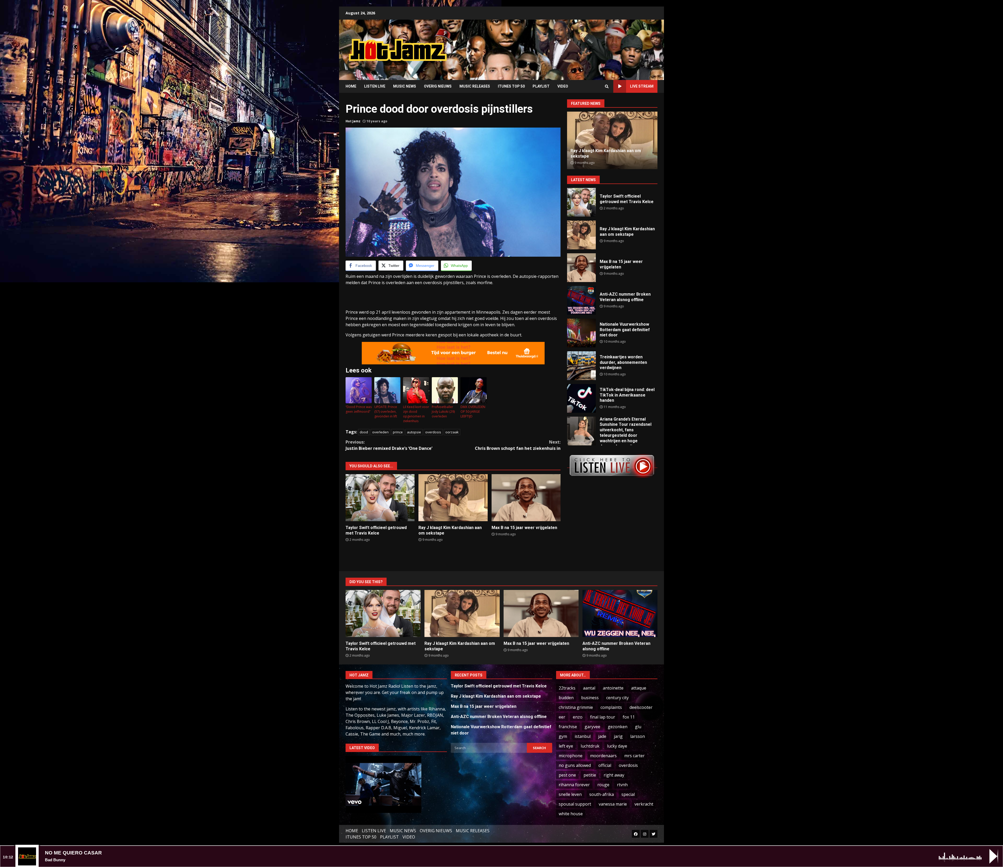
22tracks (567, 688)
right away (614, 775)
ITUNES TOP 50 (511, 86)
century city (617, 698)
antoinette (613, 688)
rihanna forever (574, 785)
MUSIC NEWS (404, 86)
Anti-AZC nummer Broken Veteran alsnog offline (581, 300)
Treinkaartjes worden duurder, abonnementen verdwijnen (581, 365)
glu (638, 727)
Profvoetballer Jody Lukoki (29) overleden (443, 411)
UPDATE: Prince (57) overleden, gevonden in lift (385, 411)
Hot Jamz (353, 121)
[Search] (607, 86)
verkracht (643, 804)
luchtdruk (590, 746)
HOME (351, 86)
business (590, 698)
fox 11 (629, 717)
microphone (570, 756)
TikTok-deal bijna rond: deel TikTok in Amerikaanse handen (581, 398)
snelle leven (570, 794)
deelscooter (640, 707)
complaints (611, 707)
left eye (566, 746)
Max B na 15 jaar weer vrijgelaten (526, 497)
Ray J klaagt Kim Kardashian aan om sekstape (452, 497)
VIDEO (562, 86)
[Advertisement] (568, 46)
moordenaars (603, 756)
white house (571, 814)
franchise (568, 727)
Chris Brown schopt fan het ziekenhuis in (518, 445)
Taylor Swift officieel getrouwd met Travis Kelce (380, 497)
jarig (618, 736)
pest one (567, 775)
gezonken (617, 727)
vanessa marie (613, 804)
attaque (638, 688)
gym (563, 736)
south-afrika (601, 794)
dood (364, 432)
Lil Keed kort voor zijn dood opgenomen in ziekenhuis (416, 414)
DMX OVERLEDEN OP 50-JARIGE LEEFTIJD (472, 411)
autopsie (414, 432)
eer (562, 717)
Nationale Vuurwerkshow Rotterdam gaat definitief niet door (581, 333)
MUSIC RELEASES (474, 86)
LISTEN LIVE (374, 86)
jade (602, 736)
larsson (637, 736)
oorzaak (452, 432)
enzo (577, 717)
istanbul (583, 736)
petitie (590, 775)
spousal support (575, 804)
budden (566, 698)
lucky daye (617, 746)
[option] (612, 140)
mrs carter (634, 756)
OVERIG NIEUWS (438, 86)
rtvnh (622, 785)
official (604, 765)
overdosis (433, 432)
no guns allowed (575, 765)
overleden (380, 432)
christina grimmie (576, 707)
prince (398, 432)
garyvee (592, 727)
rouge (603, 785)
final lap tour (602, 717)
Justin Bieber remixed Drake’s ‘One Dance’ (389, 445)
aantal (589, 688)
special (628, 794)
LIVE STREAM (642, 86)
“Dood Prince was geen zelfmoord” (359, 409)
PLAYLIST (541, 86)
